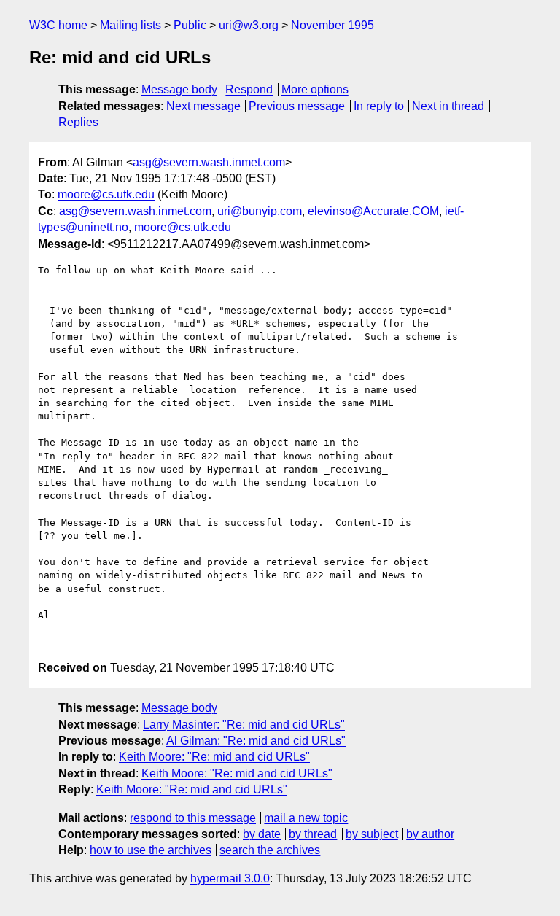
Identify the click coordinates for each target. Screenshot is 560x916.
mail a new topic (306, 818)
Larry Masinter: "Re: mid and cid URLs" (244, 724)
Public (190, 25)
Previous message (297, 106)
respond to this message (193, 818)
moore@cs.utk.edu (106, 194)
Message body (179, 89)
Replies (78, 122)
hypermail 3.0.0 (230, 878)
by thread (313, 834)
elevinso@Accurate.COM (373, 211)
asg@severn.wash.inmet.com (209, 162)
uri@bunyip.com (259, 211)
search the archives (269, 850)
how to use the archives (150, 850)
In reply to (379, 106)
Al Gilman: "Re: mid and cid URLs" (256, 740)
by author (430, 834)
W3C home (58, 25)
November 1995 (332, 25)
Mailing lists (130, 25)
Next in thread (448, 106)
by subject (372, 834)
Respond (249, 89)
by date (262, 834)
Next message (203, 106)
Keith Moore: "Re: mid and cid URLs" (214, 756)
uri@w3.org (249, 25)
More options (315, 89)
